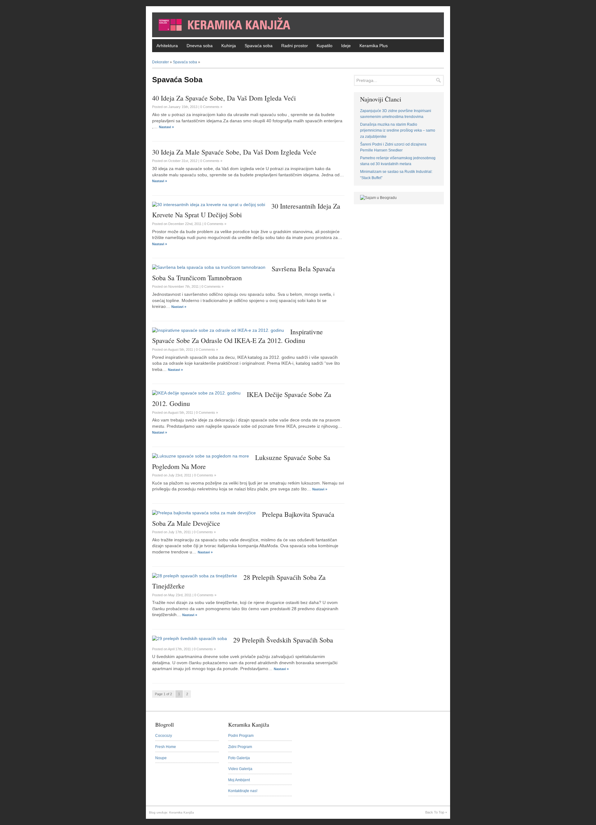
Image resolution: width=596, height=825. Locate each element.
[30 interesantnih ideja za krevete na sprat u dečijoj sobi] (208, 204)
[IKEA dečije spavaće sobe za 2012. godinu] (196, 392)
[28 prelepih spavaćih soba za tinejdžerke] (194, 575)
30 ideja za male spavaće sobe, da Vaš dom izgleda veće (234, 151)
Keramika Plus (373, 45)
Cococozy (163, 735)
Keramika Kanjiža (181, 812)
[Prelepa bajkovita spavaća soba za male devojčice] (204, 512)
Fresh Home (165, 747)
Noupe (161, 758)
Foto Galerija (239, 758)
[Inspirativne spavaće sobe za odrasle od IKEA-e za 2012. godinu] (218, 330)
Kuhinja (228, 45)
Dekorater (160, 62)
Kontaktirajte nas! (242, 791)
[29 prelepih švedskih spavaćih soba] (189, 638)
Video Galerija (240, 769)
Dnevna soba (200, 45)
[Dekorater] (298, 35)
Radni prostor (294, 45)
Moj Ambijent (239, 780)
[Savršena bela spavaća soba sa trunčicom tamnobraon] (208, 267)
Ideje (346, 45)
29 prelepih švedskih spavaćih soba (283, 639)
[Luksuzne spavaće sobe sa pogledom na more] (200, 455)
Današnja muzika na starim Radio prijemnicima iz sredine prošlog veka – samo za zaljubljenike (397, 130)
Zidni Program (240, 747)
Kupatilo (324, 45)
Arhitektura (167, 45)
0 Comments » (211, 107)
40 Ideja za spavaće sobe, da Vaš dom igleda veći (224, 97)
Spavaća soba (259, 45)
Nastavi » (166, 127)
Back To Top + (436, 812)
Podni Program (241, 735)
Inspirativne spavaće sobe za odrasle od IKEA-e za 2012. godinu (237, 336)
